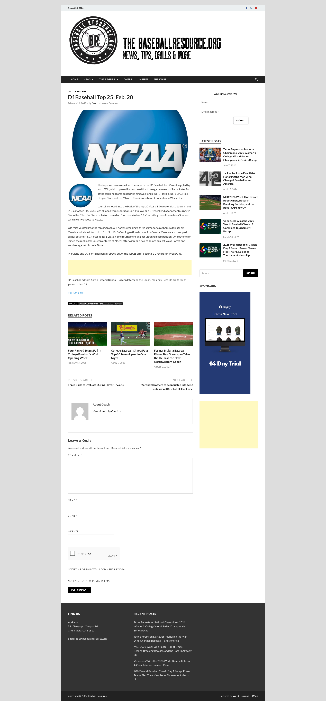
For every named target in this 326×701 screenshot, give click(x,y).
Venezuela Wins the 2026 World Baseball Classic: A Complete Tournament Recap (238, 226)
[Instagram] (251, 8)
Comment (75, 455)
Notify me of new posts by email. (90, 581)
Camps (128, 79)
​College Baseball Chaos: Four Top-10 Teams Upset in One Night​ (129, 354)
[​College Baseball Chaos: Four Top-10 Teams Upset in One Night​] (130, 335)
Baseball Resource (97, 695)
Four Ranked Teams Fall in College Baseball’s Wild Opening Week (84, 354)
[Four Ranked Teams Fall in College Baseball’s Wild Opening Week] (87, 335)
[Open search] (256, 79)
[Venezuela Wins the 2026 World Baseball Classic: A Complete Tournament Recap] (210, 221)
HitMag (254, 695)
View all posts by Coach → (107, 411)
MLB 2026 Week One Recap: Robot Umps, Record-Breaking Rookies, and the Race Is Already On (240, 202)
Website (73, 531)
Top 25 (118, 303)
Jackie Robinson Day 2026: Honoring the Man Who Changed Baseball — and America (239, 178)
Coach (95, 103)
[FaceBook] (246, 8)
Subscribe (160, 79)
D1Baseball (106, 303)
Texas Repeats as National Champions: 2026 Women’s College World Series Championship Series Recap (240, 154)
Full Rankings (76, 292)
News (87, 79)
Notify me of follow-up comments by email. (98, 569)
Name (72, 500)
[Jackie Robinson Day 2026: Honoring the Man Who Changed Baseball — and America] (210, 173)
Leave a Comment (109, 103)
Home (74, 79)
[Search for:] (229, 273)
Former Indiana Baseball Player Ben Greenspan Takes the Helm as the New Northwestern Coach (172, 356)
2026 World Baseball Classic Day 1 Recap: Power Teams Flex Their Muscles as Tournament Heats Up (240, 250)
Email (72, 515)
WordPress (239, 695)
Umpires (143, 79)
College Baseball (77, 91)
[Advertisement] (130, 267)
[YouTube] (256, 8)
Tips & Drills (107, 79)
